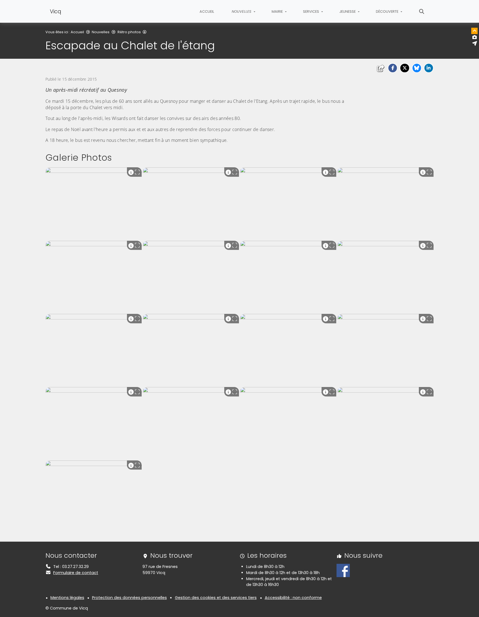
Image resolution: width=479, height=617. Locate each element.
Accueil (207, 11)
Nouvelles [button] (242, 11)
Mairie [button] (278, 11)
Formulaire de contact (75, 572)
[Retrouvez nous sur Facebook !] (343, 570)
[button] (393, 68)
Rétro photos (129, 32)
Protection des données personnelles (129, 597)
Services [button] (311, 11)
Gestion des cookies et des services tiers (216, 597)
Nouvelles (100, 32)
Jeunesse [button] (347, 11)
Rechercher (422, 11)
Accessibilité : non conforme (293, 597)
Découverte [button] (387, 11)
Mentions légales (67, 597)
